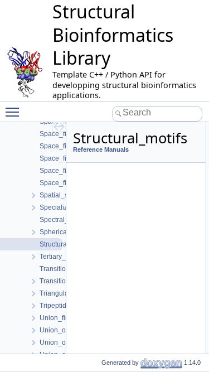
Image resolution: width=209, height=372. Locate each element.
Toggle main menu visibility (14, 112)
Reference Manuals (101, 149)
